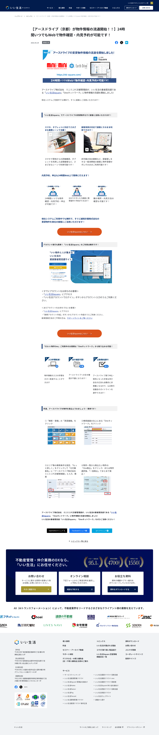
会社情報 (118, 727)
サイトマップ (106, 727)
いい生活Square (53, 92)
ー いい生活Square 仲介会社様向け (105, 685)
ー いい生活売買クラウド (102, 692)
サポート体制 (80, 8)
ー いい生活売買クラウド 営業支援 (105, 689)
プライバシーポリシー (135, 727)
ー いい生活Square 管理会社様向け (75, 682)
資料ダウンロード (131, 8)
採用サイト (129, 658)
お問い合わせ (146, 8)
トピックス (116, 8)
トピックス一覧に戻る (79, 541)
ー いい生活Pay (68, 692)
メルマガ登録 (130, 650)
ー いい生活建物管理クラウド (73, 700)
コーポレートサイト (133, 654)
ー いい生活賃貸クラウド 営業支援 (105, 675)
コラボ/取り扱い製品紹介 (106, 650)
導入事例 (62, 8)
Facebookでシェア (78, 531)
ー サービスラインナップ (71, 675)
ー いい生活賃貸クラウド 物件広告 (75, 703)
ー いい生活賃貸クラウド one (103, 678)
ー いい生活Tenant (69, 696)
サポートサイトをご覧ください (79, 318)
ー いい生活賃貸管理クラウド (73, 678)
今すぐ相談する (30, 589)
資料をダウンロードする (119, 589)
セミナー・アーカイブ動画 (99, 8)
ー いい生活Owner (69, 689)
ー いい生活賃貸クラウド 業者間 (104, 682)
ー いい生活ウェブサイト (102, 696)
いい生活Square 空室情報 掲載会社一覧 (107, 655)
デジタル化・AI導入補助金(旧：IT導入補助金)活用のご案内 (75, 659)
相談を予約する (73, 589)
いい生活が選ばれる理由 (106, 645)
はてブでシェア (101, 531)
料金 (70, 8)
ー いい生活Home (69, 685)
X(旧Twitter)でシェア (56, 531)
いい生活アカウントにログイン (137, 3)
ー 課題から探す (99, 700)
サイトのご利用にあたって (89, 727)
